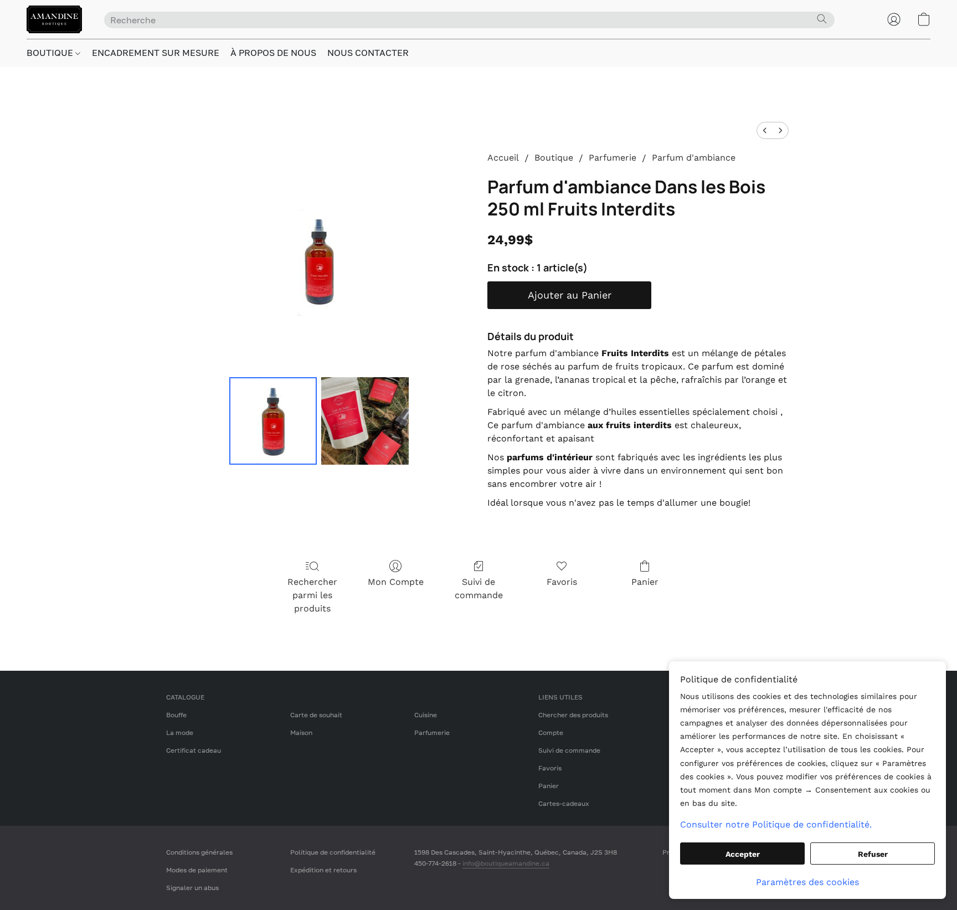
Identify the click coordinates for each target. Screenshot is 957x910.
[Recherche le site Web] (822, 19)
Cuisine (425, 715)
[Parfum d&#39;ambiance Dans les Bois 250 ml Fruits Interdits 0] (273, 421)
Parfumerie (612, 157)
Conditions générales (199, 852)
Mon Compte (396, 582)
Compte (550, 732)
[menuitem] (765, 130)
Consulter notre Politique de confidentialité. (776, 824)
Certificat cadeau (193, 750)
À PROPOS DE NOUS (273, 52)
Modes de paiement (197, 870)
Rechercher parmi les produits (312, 595)
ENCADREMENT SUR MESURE (155, 52)
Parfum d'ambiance (693, 157)
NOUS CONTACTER (368, 52)
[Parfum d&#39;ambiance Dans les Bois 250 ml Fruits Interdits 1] (365, 421)
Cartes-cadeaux (563, 803)
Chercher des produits (573, 715)
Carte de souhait (316, 715)
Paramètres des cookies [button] (807, 882)
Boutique (553, 157)
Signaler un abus (192, 887)
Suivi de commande (479, 588)
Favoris (562, 582)
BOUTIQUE (51, 52)
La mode (179, 732)
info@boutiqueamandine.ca (505, 863)
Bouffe (176, 715)
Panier (644, 582)
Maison (301, 732)
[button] (54, 19)
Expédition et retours (323, 870)
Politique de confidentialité (332, 852)
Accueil (503, 157)
